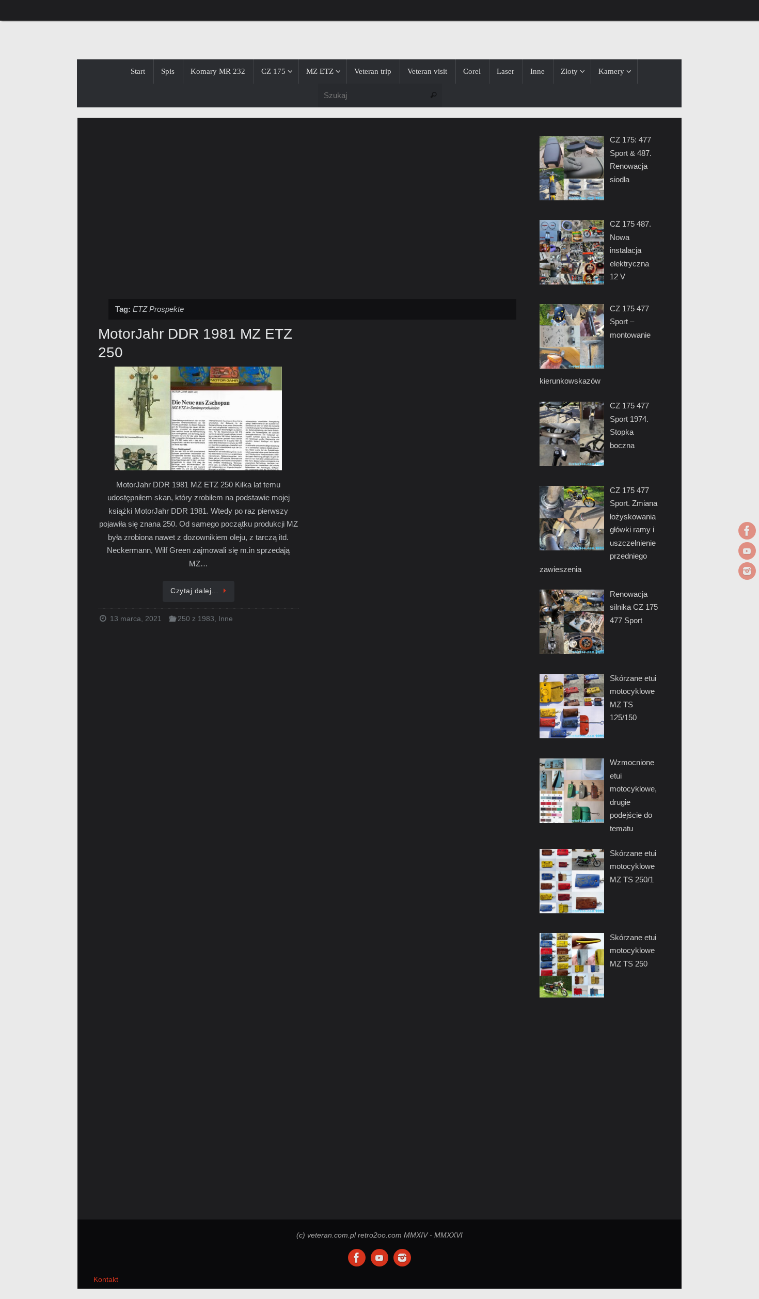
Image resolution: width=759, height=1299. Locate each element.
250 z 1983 (196, 619)
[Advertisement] (307, 203)
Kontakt (105, 1280)
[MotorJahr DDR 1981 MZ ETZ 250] (198, 419)
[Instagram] (747, 571)
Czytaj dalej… (194, 591)
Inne (225, 619)
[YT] (747, 551)
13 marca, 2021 (136, 619)
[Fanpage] (747, 531)
